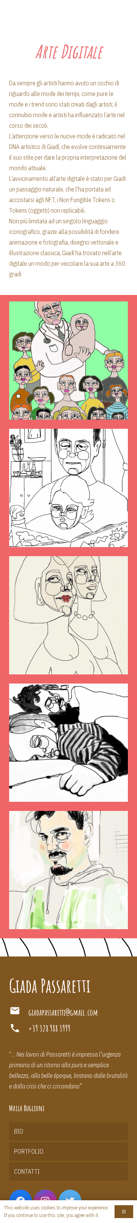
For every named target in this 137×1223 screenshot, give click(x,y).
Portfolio (28, 1151)
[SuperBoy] (68, 870)
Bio (18, 1131)
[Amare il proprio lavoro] (68, 360)
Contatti (27, 1171)
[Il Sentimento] (68, 615)
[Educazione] (68, 488)
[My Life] (68, 743)
